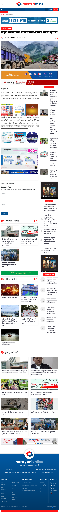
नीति (41, 489)
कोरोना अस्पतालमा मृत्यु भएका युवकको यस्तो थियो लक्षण (52, 301)
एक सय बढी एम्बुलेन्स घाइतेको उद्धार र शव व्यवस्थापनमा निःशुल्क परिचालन (29, 241)
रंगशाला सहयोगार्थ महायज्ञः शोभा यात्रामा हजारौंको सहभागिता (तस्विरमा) (52, 291)
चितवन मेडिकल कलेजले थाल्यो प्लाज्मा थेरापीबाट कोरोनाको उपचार (51, 310)
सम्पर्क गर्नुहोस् (43, 485)
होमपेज (2, 14)
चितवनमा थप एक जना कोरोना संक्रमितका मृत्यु (51, 320)
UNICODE (56, 9)
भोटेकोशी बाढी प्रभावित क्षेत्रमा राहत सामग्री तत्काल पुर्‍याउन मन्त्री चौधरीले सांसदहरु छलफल (14, 433)
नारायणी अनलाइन (10, 37)
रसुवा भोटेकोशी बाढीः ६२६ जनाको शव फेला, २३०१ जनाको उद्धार (54, 143)
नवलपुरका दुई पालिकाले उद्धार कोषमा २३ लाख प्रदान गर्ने (53, 174)
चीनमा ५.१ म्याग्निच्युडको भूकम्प (9, 297)
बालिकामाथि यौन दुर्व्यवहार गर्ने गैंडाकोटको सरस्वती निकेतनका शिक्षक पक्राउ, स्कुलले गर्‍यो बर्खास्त (9, 322)
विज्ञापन (41, 487)
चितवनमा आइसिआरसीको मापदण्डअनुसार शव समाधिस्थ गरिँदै (9, 265)
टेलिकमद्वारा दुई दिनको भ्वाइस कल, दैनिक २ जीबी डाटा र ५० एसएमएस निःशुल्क (29, 299)
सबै (36, 221)
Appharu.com (55, 508)
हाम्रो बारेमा (42, 483)
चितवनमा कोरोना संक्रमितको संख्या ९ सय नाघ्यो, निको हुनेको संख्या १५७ (51, 329)
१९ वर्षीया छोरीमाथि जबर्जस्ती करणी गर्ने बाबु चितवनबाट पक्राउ (28, 321)
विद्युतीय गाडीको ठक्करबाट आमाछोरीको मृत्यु (8, 344)
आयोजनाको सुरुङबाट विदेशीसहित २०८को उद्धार (43, 412)
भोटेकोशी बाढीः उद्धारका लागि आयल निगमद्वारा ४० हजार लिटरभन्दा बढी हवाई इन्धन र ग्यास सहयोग (9, 242)
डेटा (40, 491)
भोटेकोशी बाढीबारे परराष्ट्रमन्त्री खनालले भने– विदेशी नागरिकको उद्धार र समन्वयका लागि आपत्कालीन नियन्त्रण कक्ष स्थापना (53, 122)
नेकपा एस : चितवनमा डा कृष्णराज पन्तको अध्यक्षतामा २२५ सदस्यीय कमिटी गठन (52, 281)
